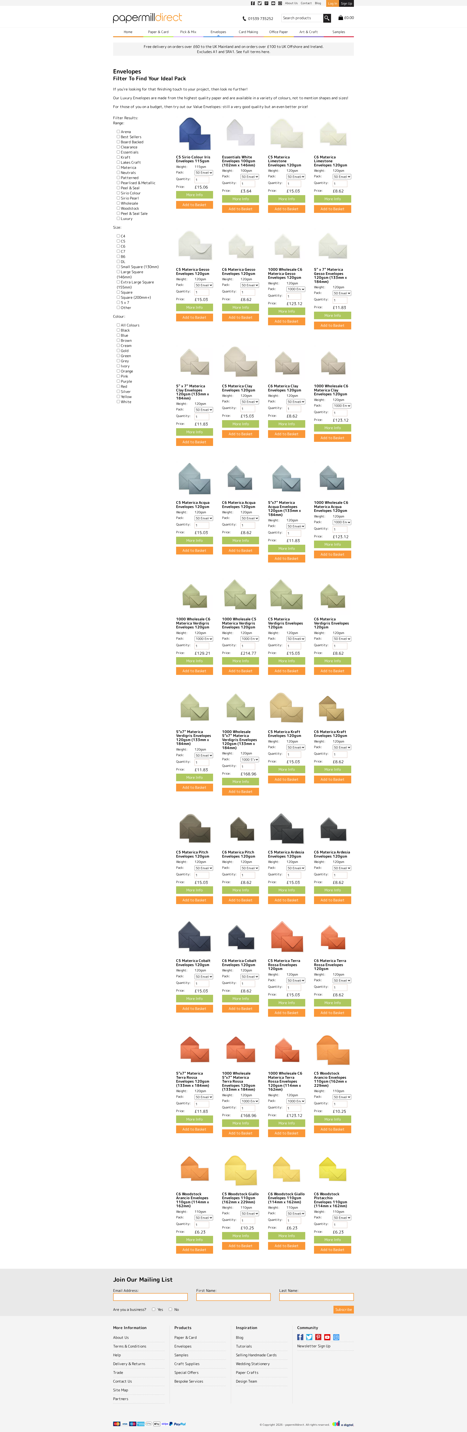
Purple (126, 381)
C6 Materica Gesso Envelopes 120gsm (238, 271)
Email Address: (126, 1290)
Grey (125, 360)
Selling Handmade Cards (256, 1355)
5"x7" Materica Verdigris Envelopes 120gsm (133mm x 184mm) (193, 737)
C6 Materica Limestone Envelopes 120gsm (330, 161)
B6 (123, 256)
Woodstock (130, 208)
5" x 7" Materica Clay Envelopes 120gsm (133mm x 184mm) (192, 392)
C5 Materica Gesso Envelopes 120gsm (192, 271)
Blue (124, 335)
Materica (128, 167)
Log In (332, 3)
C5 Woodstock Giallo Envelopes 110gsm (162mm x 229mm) (240, 1198)
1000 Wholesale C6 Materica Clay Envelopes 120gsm (331, 390)
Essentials (129, 152)
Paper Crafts (247, 1372)
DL (123, 261)
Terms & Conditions (129, 1346)
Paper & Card (158, 31)
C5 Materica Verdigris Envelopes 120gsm (285, 623)
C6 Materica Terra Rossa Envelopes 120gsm (330, 964)
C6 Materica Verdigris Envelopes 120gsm (331, 623)
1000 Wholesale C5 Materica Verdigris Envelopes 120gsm (239, 623)
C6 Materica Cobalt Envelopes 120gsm (239, 962)
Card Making (248, 31)
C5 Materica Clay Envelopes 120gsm (238, 388)
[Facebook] (301, 1337)
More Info (194, 194)
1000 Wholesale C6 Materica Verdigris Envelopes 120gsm (193, 623)
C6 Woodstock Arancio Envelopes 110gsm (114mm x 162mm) (192, 1200)
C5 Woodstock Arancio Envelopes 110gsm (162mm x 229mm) (330, 1079)
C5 (123, 241)
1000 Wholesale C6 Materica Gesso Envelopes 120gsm (285, 273)
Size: (117, 227)
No (176, 1309)
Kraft (126, 157)
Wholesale (129, 203)
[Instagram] (336, 1337)
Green (126, 355)
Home (128, 31)
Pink (124, 376)
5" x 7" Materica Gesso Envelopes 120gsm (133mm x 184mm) (330, 275)
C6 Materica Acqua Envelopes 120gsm (238, 504)
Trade (118, 1372)
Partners (120, 1398)
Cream (126, 345)
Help (117, 1355)
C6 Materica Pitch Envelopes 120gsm (238, 854)
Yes (160, 1309)
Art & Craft (308, 31)
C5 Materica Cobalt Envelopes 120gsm (193, 962)
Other (126, 307)
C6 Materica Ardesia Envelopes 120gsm (332, 854)
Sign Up (346, 3)
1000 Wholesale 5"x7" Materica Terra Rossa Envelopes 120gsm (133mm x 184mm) (238, 1081)
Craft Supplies (186, 1363)
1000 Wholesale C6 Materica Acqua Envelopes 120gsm (331, 506)
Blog (239, 1337)
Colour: (119, 316)
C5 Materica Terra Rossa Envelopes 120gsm (284, 964)
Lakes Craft (131, 162)
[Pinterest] (319, 1337)
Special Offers (186, 1372)
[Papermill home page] (147, 19)
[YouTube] (328, 1337)
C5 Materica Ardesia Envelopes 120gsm (286, 854)
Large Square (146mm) (130, 274)
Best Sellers (131, 136)
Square (127, 292)
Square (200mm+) (136, 297)
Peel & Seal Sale (134, 213)
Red (124, 386)
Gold (125, 350)
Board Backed (132, 142)
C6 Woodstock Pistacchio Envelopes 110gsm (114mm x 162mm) (330, 1200)
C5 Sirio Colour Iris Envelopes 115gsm (193, 159)
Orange (127, 371)
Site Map (120, 1390)
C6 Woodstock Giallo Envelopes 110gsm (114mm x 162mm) (286, 1198)
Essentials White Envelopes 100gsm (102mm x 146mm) (238, 161)
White (126, 401)
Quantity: (183, 179)
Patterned (130, 177)
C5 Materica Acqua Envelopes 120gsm (192, 504)
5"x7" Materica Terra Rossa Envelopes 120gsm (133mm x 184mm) (192, 1079)
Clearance (129, 147)
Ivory (125, 366)
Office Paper (278, 31)
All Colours (130, 325)
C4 (123, 236)
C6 (123, 246)
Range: (118, 123)
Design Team (246, 1381)
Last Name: (288, 1290)
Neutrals (128, 172)
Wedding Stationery (253, 1363)
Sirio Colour (131, 193)
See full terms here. (253, 51)
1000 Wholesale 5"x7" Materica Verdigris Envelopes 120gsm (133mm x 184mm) (239, 739)
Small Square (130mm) (140, 266)
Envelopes (218, 31)
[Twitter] (310, 1337)
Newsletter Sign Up (314, 1346)
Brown (126, 340)
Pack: (180, 172)
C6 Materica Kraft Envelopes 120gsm (330, 733)
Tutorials (244, 1346)
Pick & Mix (188, 31)
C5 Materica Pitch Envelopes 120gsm (192, 854)
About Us (121, 1337)
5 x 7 (125, 302)
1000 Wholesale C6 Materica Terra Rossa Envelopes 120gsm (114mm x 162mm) (285, 1081)
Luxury (127, 218)
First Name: (206, 1290)
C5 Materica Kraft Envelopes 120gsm (284, 733)
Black (125, 330)
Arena (126, 131)
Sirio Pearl (130, 198)
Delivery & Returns (129, 1363)
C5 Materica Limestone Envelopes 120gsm (284, 161)
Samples (338, 31)
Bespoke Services (188, 1381)
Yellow (126, 396)
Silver (126, 391)
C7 (123, 251)
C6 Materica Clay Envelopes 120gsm (284, 388)
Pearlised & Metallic (138, 182)
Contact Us (122, 1381)
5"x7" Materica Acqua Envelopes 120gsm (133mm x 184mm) (284, 508)
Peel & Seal (130, 187)
